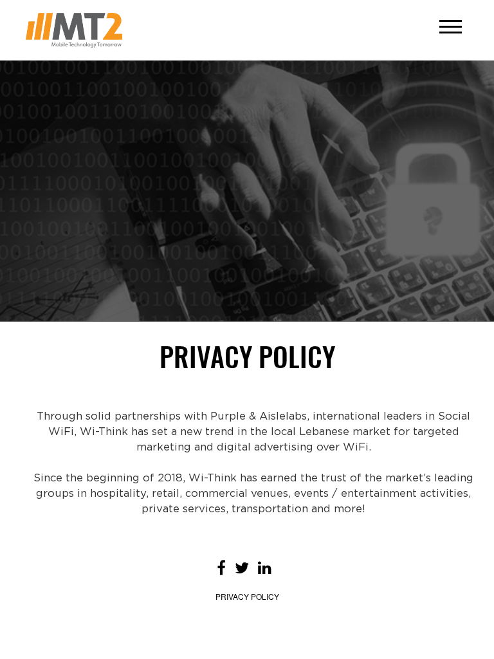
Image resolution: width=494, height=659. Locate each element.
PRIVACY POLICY (247, 596)
